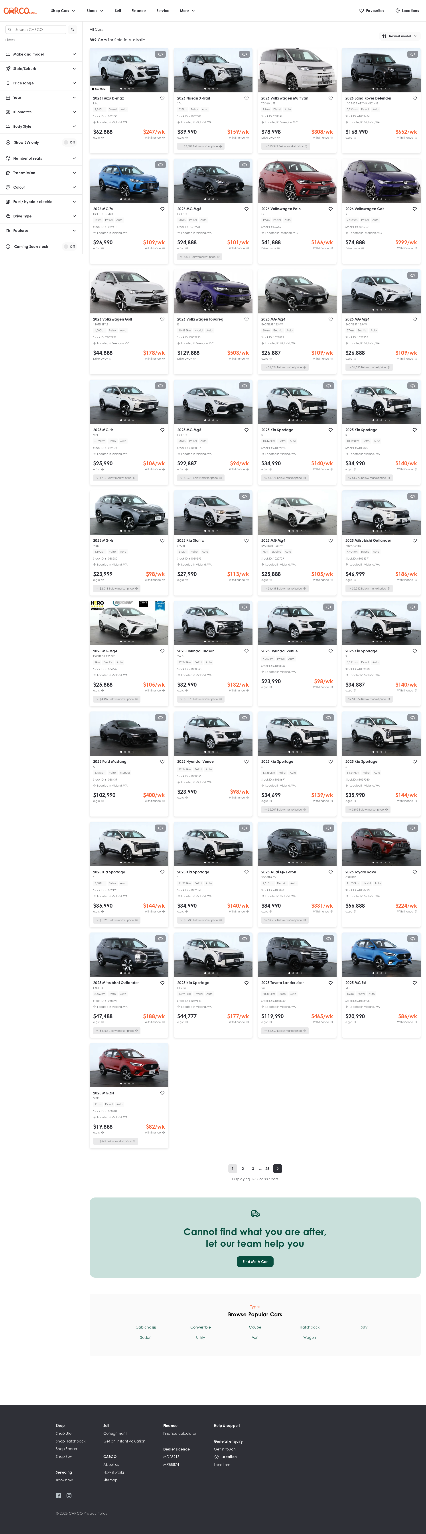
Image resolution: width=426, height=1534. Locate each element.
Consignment (115, 1433)
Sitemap (110, 1480)
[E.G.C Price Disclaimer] (102, 137)
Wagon (309, 1337)
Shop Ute (63, 1433)
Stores (92, 10)
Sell (118, 10)
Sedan (146, 1337)
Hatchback (310, 1327)
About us (111, 1464)
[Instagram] (68, 1495)
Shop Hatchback (71, 1441)
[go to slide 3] (129, 89)
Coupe (255, 1327)
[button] (72, 29)
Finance (139, 10)
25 (267, 1168)
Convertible (200, 1327)
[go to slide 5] (137, 89)
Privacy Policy (96, 1513)
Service (163, 10)
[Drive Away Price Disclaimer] (278, 137)
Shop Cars (60, 10)
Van (255, 1337)
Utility (200, 1337)
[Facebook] (58, 1495)
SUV (364, 1327)
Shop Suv (64, 1456)
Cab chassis (146, 1327)
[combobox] (35, 29)
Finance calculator (179, 1433)
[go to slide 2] (125, 89)
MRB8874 (171, 1464)
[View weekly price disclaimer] (163, 137)
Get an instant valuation (124, 1441)
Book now (64, 1480)
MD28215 (171, 1456)
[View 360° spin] (160, 54)
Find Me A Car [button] (255, 1261)
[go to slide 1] (121, 89)
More (184, 10)
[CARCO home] (20, 10)
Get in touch (225, 1449)
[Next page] (277, 1168)
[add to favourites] (162, 98)
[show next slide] (161, 73)
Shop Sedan (66, 1448)
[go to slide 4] (133, 89)
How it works (113, 1472)
